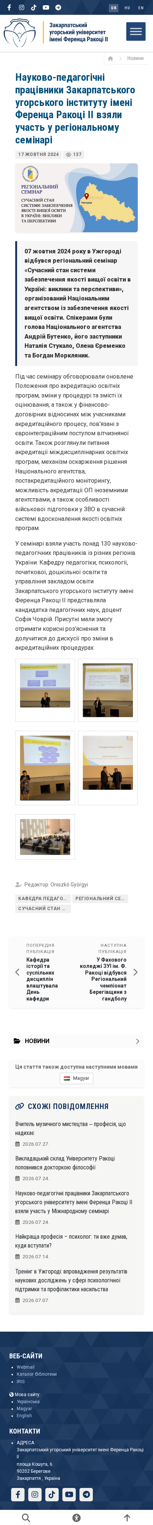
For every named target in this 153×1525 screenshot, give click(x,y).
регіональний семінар (101, 898)
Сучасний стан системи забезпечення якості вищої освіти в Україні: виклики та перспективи (44, 908)
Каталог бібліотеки (37, 1374)
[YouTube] (46, 7)
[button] (45, 690)
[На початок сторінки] (127, 1517)
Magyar (24, 1408)
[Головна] (113, 58)
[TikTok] (34, 7)
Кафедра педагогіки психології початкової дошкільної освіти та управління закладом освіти (44, 898)
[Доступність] (76, 1517)
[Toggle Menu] (136, 31)
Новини (135, 58)
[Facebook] (9, 7)
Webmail (26, 1367)
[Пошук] (26, 1517)
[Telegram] (58, 7)
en (140, 8)
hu (127, 8)
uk (113, 8)
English (24, 1415)
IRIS (21, 1381)
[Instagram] (21, 7)
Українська (28, 1401)
